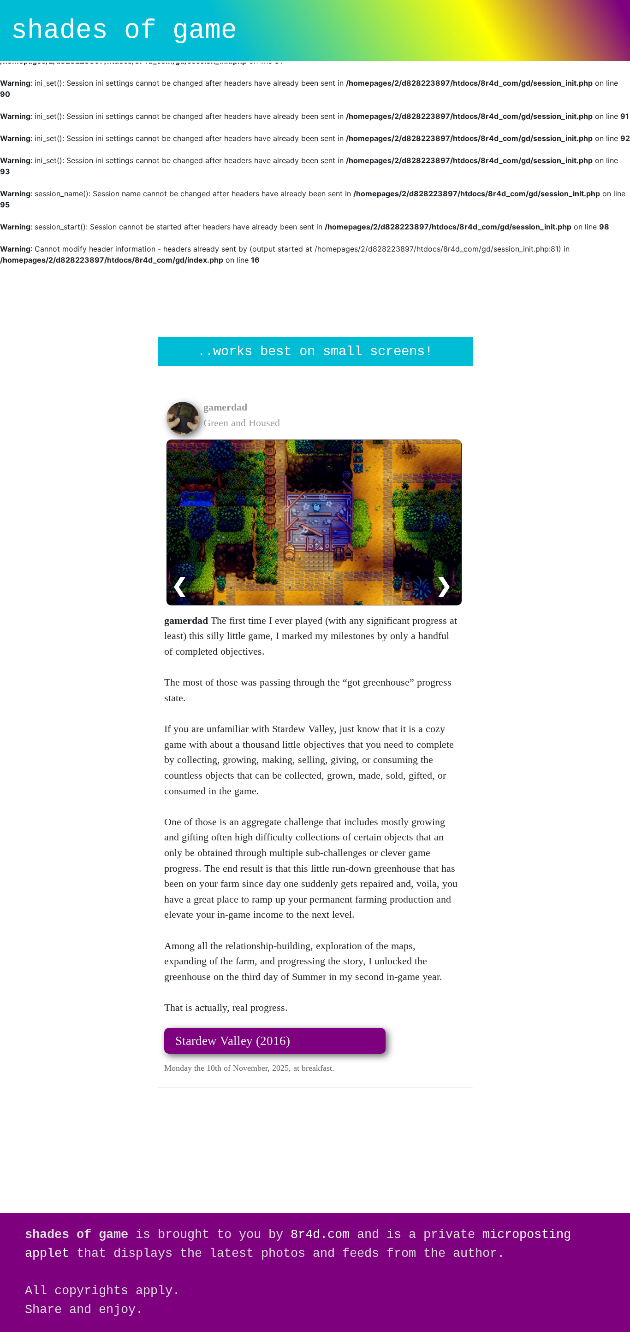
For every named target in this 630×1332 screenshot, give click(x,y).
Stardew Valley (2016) (232, 1041)
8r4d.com (320, 1234)
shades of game (124, 31)
